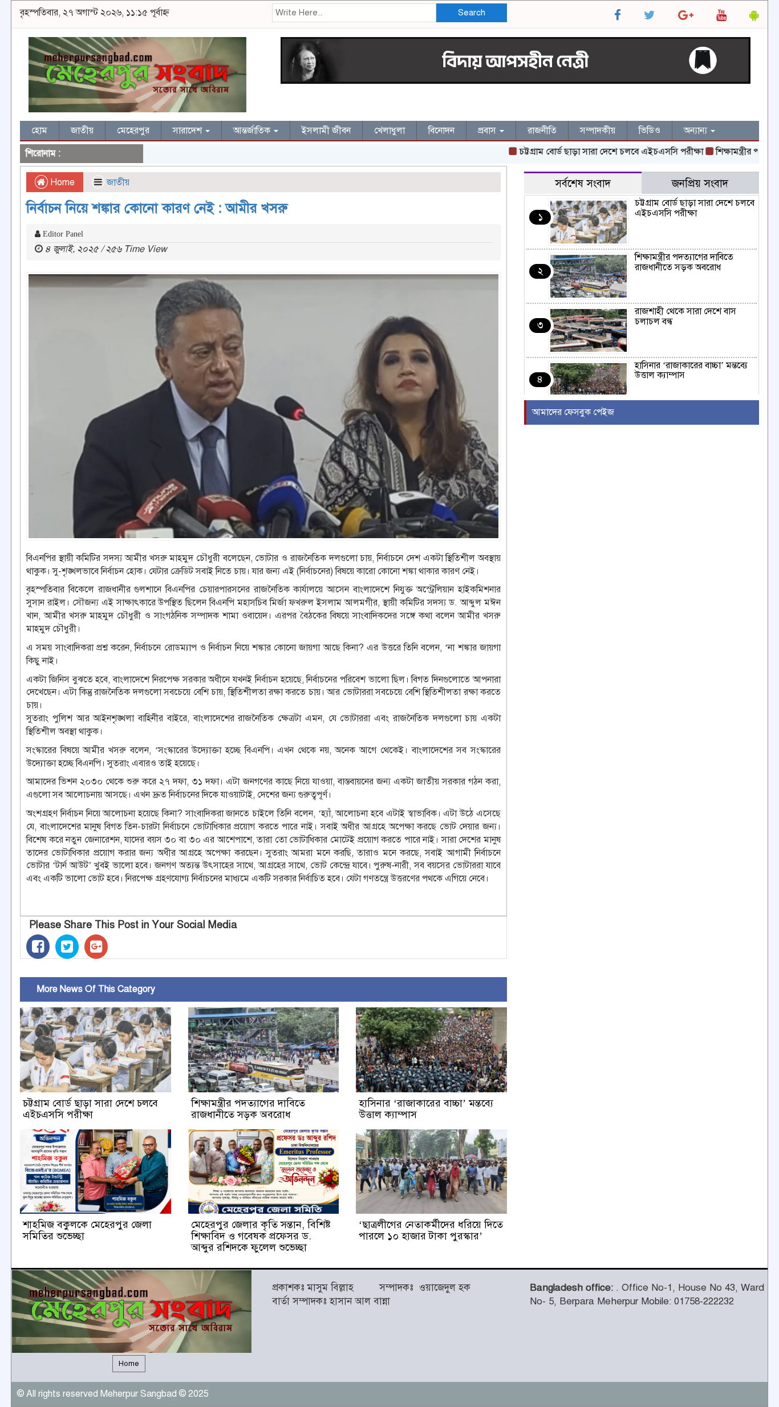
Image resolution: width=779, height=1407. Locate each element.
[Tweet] (67, 946)
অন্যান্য (696, 130)
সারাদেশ (188, 130)
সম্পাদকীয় (597, 130)
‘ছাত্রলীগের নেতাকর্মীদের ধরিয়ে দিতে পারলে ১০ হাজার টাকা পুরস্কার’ (431, 1230)
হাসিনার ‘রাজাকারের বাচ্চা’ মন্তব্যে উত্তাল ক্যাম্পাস (426, 1109)
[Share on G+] (96, 946)
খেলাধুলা (389, 130)
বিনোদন (441, 130)
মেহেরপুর (133, 130)
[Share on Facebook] (38, 946)
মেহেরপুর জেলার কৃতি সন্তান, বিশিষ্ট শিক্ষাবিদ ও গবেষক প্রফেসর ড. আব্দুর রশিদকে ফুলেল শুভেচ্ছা (261, 1236)
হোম (39, 130)
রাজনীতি (542, 130)
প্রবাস (488, 130)
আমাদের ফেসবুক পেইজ (573, 412)
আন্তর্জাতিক (253, 130)
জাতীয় (82, 130)
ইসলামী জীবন (326, 130)
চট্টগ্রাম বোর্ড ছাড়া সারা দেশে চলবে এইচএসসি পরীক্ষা (586, 151)
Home (61, 182)
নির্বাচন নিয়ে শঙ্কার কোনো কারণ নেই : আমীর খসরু (156, 208)
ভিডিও (649, 130)
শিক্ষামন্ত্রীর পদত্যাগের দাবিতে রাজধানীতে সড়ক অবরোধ (248, 1109)
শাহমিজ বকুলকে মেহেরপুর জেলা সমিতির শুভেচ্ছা (87, 1230)
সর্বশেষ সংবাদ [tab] (583, 183)
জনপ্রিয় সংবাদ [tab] (700, 183)
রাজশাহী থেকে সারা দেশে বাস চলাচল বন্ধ (685, 316)
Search (471, 12)
